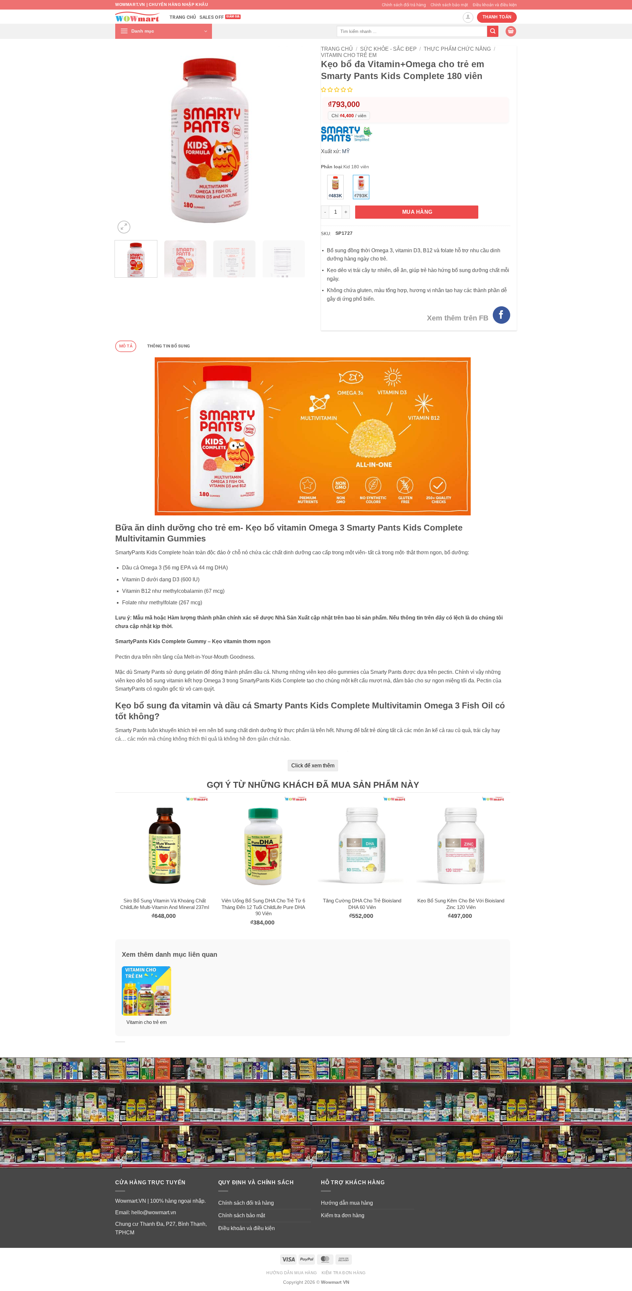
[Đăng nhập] (468, 17)
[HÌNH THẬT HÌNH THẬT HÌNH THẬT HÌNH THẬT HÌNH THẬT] (209, 140)
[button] (163, 31)
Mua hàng (417, 212)
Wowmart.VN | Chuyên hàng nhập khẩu (161, 4)
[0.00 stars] (337, 90)
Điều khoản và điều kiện (495, 4)
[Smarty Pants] (348, 134)
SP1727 (344, 233)
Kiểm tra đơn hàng (342, 1215)
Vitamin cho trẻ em (349, 55)
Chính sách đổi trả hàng (404, 4)
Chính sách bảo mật (449, 4)
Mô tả (126, 345)
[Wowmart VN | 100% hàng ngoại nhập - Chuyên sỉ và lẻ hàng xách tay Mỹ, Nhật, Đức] (137, 17)
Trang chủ (183, 17)
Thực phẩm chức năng (457, 49)
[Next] (292, 140)
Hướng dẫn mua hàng (347, 1203)
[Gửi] (492, 31)
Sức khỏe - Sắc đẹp (388, 49)
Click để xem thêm (312, 765)
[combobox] (412, 31)
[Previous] (127, 140)
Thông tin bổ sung (168, 345)
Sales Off (211, 17)
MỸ (346, 151)
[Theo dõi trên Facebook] (501, 315)
